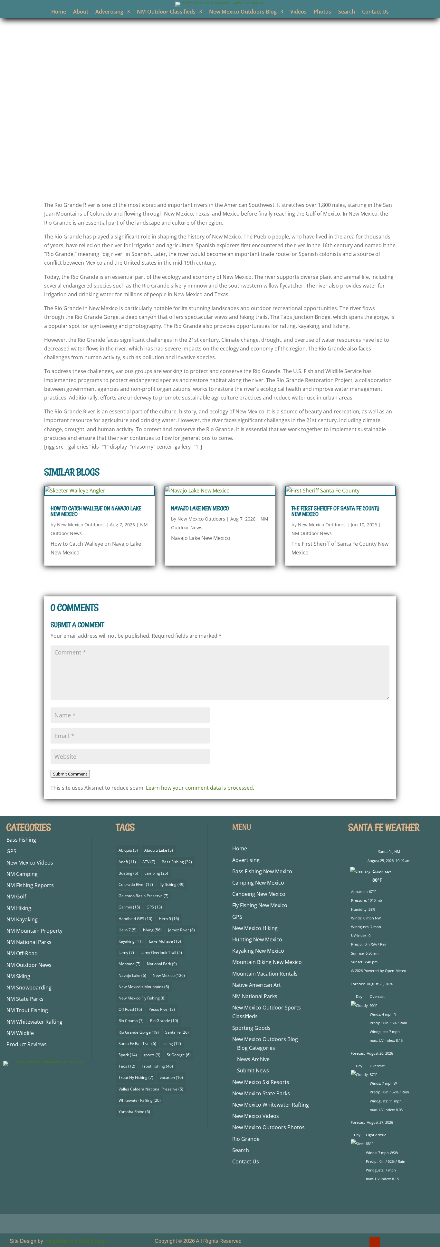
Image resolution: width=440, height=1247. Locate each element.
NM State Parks (24, 998)
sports (151, 1055)
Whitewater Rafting (140, 1100)
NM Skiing (18, 976)
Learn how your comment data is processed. (200, 787)
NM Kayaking (22, 919)
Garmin (129, 907)
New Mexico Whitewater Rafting (270, 1104)
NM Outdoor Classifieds (166, 12)
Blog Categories (256, 1047)
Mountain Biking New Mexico (267, 962)
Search (346, 12)
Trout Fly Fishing (136, 1077)
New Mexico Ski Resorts (260, 1082)
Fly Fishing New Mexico (259, 905)
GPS (11, 851)
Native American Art (256, 984)
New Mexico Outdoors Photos (268, 1127)
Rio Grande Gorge (139, 1032)
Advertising (109, 12)
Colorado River (136, 884)
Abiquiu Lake (158, 850)
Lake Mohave (165, 941)
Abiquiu (128, 850)
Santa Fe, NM (389, 851)
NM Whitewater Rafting (34, 1021)
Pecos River (161, 1009)
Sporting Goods (251, 1027)
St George (179, 1055)
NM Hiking (18, 908)
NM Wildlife (20, 1033)
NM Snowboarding (29, 987)
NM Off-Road (22, 953)
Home (58, 12)
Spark (128, 1055)
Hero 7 (128, 930)
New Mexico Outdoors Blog (243, 12)
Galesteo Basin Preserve (143, 895)
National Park (162, 964)
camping (156, 873)
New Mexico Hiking (255, 928)
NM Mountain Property (34, 930)
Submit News (253, 1070)
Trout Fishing (157, 1066)
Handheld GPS (135, 918)
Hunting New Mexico (257, 939)
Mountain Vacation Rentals (265, 973)
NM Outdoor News (252, 179)
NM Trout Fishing (27, 1010)
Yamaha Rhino (134, 1111)
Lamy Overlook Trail (161, 952)
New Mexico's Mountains (144, 986)
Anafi (127, 862)
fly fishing (172, 884)
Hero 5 (169, 918)
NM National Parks (29, 942)
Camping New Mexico (258, 882)
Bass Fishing (21, 839)
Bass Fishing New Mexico (262, 871)
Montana (129, 964)
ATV (148, 862)
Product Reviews (26, 1044)
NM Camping (22, 873)
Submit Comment (70, 774)
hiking (152, 930)
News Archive (253, 1059)
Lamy (126, 952)
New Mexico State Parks (261, 1093)
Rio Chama (131, 1020)
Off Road (130, 1009)
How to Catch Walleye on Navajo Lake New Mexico (96, 511)
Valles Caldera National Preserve (151, 1089)
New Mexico (169, 975)
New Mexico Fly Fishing (142, 998)
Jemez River (181, 930)
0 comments (296, 179)
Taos (127, 1066)
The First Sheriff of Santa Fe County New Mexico (335, 511)
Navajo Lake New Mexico (200, 508)
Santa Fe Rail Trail (137, 1043)
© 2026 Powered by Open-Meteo (378, 970)
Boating (128, 873)
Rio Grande (164, 1020)
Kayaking (131, 941)
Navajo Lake (132, 975)
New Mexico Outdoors (162, 179)
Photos (322, 12)
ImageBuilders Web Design (75, 1241)
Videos (298, 12)
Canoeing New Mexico (258, 893)
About (80, 12)
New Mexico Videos (29, 862)
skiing (172, 1043)
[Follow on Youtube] (374, 1242)
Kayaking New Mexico (258, 950)
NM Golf (16, 896)
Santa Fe (177, 1032)
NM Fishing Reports (30, 885)
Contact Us (375, 12)
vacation (171, 1077)
